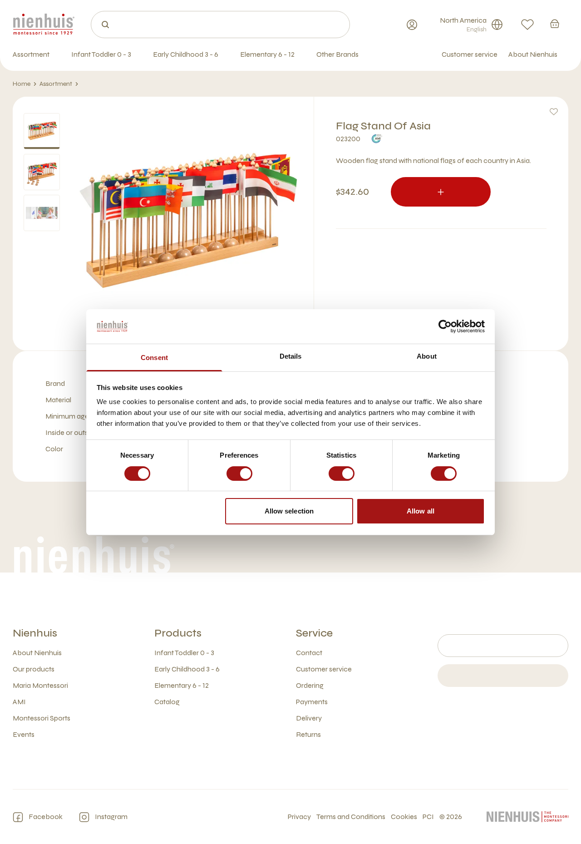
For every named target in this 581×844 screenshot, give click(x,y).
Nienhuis (35, 633)
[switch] (239, 473)
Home (21, 84)
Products (178, 633)
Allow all (420, 511)
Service (314, 633)
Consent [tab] (154, 357)
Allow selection (289, 511)
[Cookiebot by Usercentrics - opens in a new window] (445, 326)
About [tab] (427, 356)
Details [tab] (291, 356)
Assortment (55, 84)
